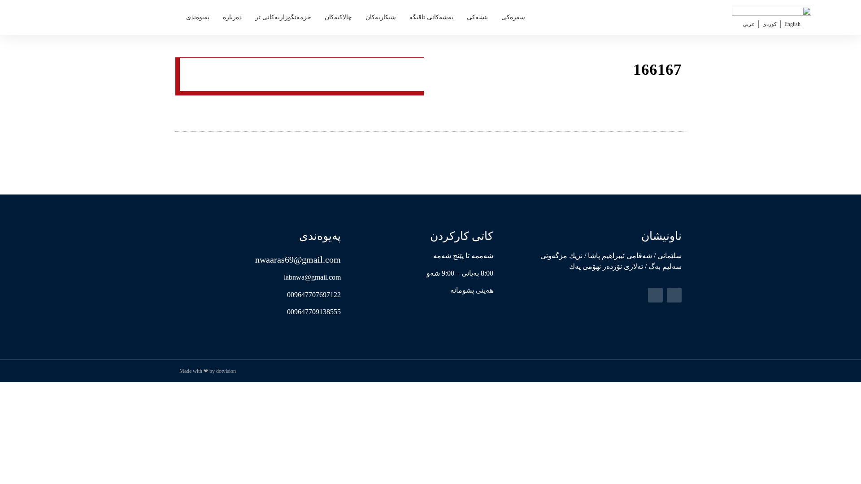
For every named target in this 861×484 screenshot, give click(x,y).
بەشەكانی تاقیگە (431, 17)
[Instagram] (655, 295)
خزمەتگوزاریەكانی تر (283, 17)
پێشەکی (477, 17)
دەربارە (232, 17)
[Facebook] (674, 295)
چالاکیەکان (338, 17)
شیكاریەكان (380, 17)
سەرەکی (513, 17)
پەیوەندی (197, 17)
